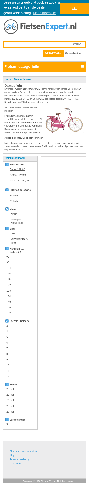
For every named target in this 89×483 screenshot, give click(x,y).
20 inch (10, 389)
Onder (17, 169)
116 (8, 279)
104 (8, 268)
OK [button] (74, 8)
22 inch (10, 394)
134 (8, 296)
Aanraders (15, 463)
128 (8, 290)
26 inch (10, 406)
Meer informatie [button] (44, 13)
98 (7, 262)
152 (8, 313)
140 (8, 301)
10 (7, 365)
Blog (12, 455)
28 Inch (14, 201)
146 (8, 307)
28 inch (10, 411)
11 (7, 371)
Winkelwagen (53, 53)
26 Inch (14, 195)
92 (7, 256)
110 (8, 273)
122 (8, 285)
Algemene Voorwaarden (23, 451)
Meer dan (19, 180)
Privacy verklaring (20, 459)
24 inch (10, 400)
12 (7, 376)
